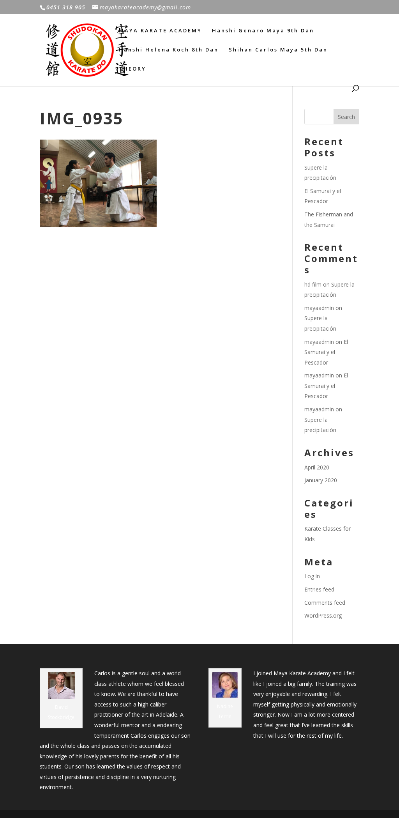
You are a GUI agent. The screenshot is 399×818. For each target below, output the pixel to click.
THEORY (132, 69)
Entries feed (319, 589)
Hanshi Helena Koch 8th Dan (169, 50)
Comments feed (324, 602)
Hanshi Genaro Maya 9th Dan (263, 31)
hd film (312, 284)
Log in (312, 576)
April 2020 (316, 467)
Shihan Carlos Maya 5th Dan (278, 50)
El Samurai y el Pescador (326, 352)
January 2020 (320, 480)
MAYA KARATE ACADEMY (160, 31)
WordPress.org (323, 615)
